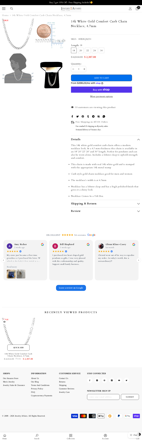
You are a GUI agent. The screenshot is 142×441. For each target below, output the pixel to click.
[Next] (138, 260)
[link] (37, 436)
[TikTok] (111, 380)
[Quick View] (4, 321)
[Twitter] (77, 116)
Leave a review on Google (71, 288)
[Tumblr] (88, 116)
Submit (130, 397)
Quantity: (76, 63)
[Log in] (130, 8)
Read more (12, 267)
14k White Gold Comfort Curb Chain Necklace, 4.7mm (18, 355)
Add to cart (101, 78)
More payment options (101, 96)
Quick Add (18, 348)
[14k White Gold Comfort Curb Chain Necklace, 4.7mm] (18, 334)
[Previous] (3, 260)
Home (5, 15)
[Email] (98, 116)
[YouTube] (119, 380)
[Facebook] (72, 116)
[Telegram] (93, 116)
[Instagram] (97, 380)
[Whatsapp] (104, 116)
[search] (11, 8)
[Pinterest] (83, 116)
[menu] (3, 8)
